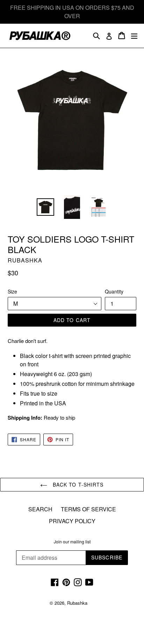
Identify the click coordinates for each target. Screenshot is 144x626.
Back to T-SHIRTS (77, 484)
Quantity (114, 291)
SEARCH (40, 509)
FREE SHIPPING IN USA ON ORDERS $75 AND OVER (72, 11)
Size (12, 291)
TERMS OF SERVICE (88, 509)
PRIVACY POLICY (72, 521)
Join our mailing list (72, 541)
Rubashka (77, 603)
